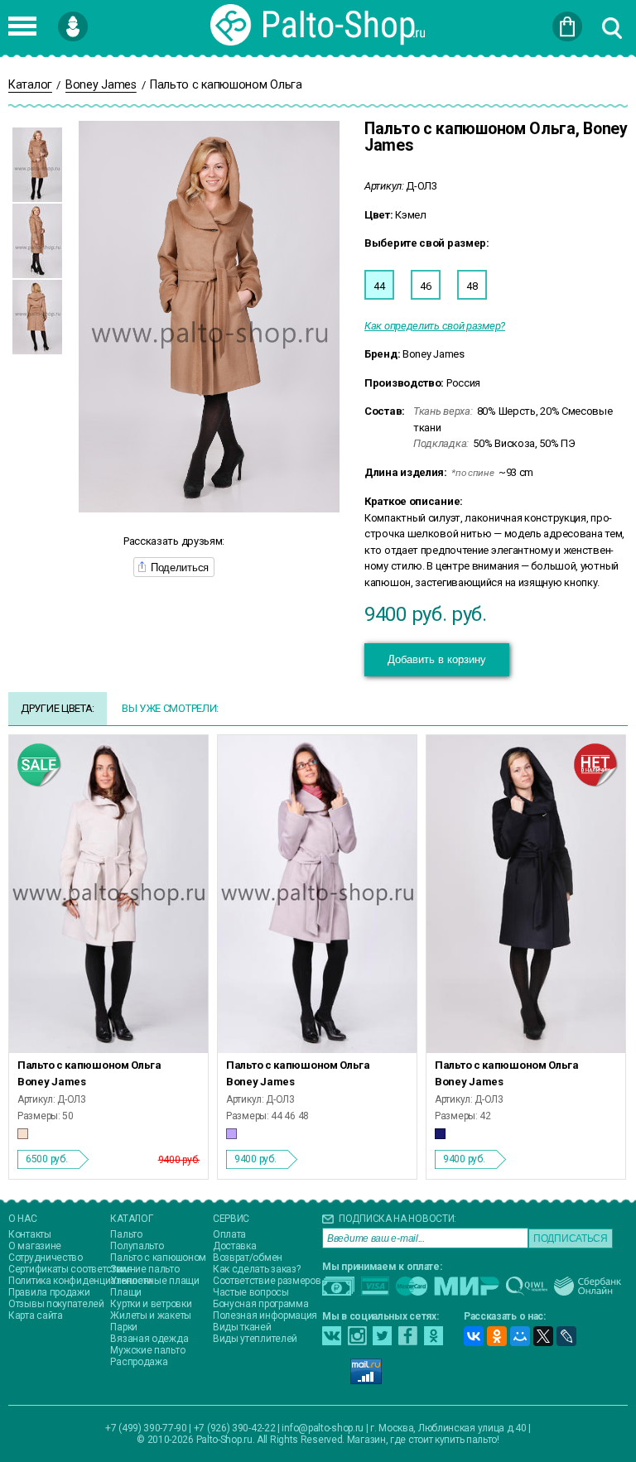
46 (425, 286)
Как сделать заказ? (257, 1269)
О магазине (34, 1246)
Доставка (235, 1246)
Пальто (126, 1234)
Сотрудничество (45, 1257)
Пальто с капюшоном (158, 1257)
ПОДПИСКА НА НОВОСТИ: (397, 1218)
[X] (543, 1336)
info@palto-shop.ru (323, 1428)
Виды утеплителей (255, 1338)
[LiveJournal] (566, 1336)
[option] (37, 165)
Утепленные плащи (154, 1280)
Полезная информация (265, 1315)
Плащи (126, 1292)
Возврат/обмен (247, 1257)
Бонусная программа (261, 1304)
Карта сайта (35, 1315)
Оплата (229, 1234)
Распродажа (138, 1362)
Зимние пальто (144, 1269)
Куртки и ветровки (150, 1304)
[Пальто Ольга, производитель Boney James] (525, 894)
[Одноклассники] (497, 1336)
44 (378, 286)
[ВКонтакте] (474, 1336)
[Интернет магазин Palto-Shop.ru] (318, 25)
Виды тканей (242, 1327)
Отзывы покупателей (56, 1304)
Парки (123, 1327)
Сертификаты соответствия (70, 1269)
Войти (99, 19)
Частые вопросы (251, 1292)
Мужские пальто (147, 1350)
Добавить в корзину (437, 659)
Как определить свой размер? (434, 326)
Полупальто (136, 1246)
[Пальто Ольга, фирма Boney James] (317, 894)
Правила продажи (49, 1292)
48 (471, 286)
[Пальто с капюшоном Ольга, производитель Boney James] (108, 894)
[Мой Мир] (520, 1336)
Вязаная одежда (149, 1338)
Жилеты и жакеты (150, 1315)
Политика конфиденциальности (80, 1280)
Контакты (29, 1234)
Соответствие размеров (267, 1280)
